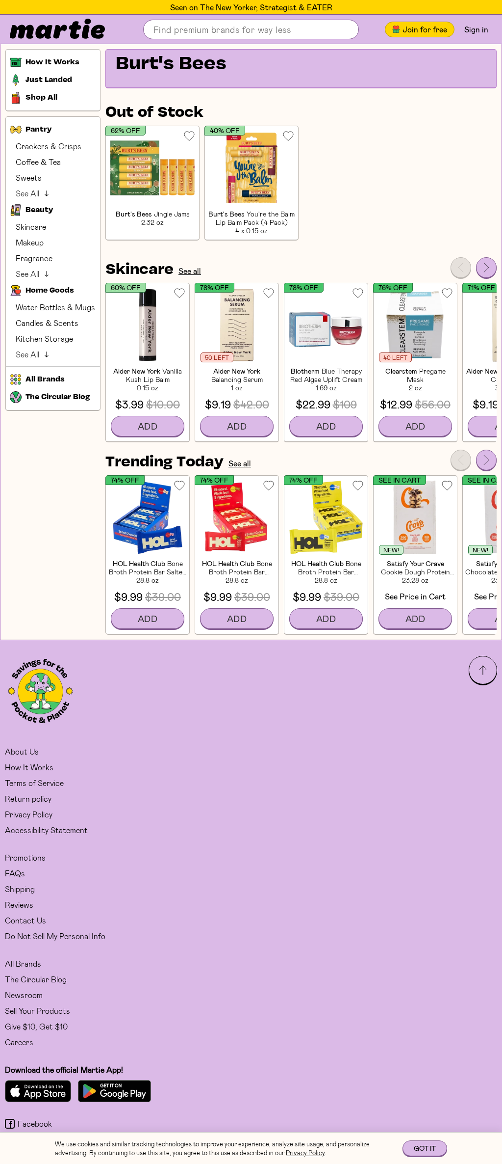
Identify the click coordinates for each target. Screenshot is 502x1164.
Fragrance (34, 258)
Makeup (30, 242)
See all (189, 270)
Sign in (476, 29)
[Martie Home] (49, 29)
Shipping (20, 888)
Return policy (28, 798)
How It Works (29, 767)
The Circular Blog (36, 979)
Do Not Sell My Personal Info (55, 936)
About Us (22, 751)
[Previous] (461, 267)
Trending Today (164, 462)
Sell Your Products (37, 1010)
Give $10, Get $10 (36, 1026)
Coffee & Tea (38, 161)
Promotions (25, 857)
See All (27, 193)
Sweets (29, 177)
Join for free (424, 29)
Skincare (31, 226)
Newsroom (24, 995)
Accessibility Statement (46, 830)
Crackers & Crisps (48, 146)
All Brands (23, 963)
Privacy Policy (28, 814)
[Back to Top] (483, 670)
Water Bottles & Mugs (55, 307)
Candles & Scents (47, 322)
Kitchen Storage (44, 338)
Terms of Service (34, 782)
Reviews (19, 904)
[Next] (486, 267)
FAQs (15, 873)
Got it (425, 1148)
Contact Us (25, 920)
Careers (19, 1042)
